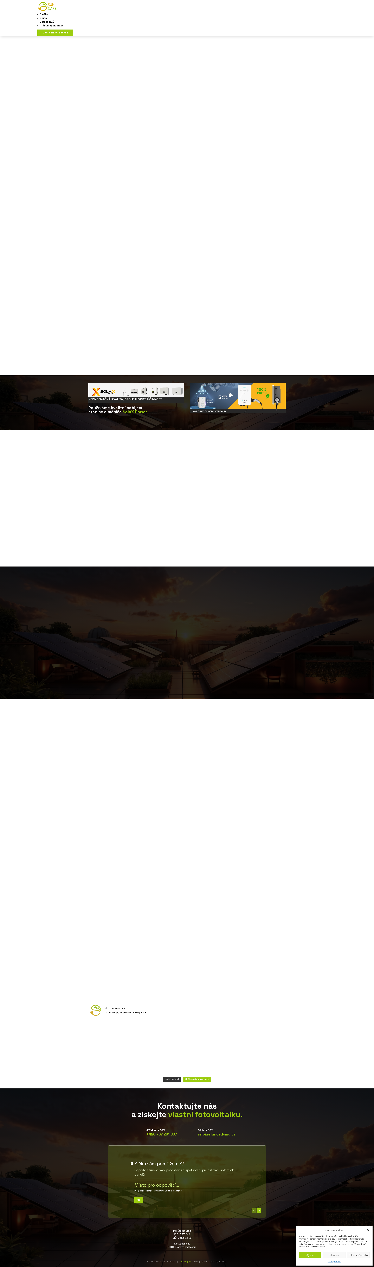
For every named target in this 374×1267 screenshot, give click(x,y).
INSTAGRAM (368, 111)
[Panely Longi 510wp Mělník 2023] (113, 1061)
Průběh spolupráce (52, 25)
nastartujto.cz (186, 1261)
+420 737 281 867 (161, 1134)
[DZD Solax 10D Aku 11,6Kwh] (162, 1061)
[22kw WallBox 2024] (260, 1032)
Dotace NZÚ (47, 22)
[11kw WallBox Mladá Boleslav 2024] (162, 1032)
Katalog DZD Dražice (107, 131)
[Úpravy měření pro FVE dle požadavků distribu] (113, 1032)
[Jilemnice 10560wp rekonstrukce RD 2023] (211, 1061)
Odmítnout (334, 1255)
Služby (44, 14)
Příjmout (310, 1255)
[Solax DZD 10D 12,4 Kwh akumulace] (260, 1061)
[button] (368, 1230)
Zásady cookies (334, 1261)
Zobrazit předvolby (358, 1255)
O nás (43, 18)
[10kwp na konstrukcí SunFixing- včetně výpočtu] (211, 1032)
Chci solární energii (55, 32)
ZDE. (144, 648)
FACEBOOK (368, 89)
